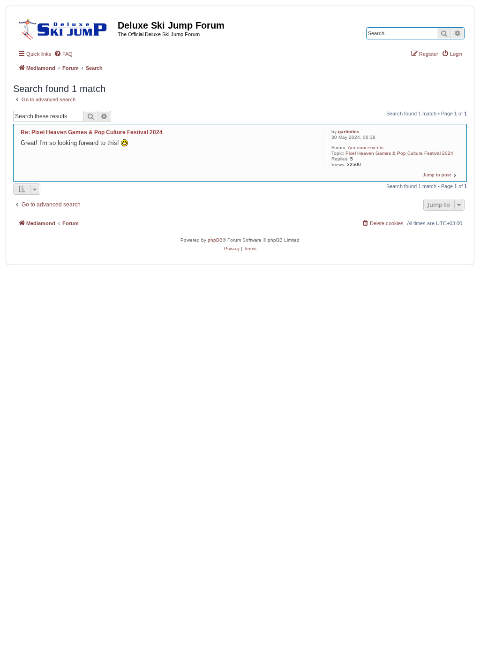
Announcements (365, 147)
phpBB (215, 240)
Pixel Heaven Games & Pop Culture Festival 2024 (399, 153)
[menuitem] (63, 54)
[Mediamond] (65, 27)
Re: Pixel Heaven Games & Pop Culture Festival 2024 (92, 132)
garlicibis (349, 131)
